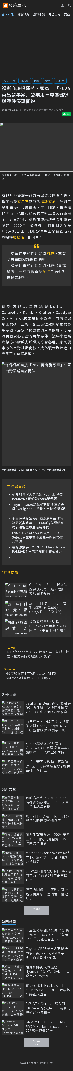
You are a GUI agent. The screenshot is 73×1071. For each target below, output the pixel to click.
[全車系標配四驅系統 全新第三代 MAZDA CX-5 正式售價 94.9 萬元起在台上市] (13, 935)
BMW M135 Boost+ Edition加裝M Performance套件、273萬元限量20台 (47, 1026)
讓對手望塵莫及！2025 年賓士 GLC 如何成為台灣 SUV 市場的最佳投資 (48, 839)
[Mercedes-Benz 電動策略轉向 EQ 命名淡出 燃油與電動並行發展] (13, 858)
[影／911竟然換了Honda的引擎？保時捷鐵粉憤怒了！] (13, 821)
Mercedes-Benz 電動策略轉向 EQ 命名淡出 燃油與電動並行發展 (48, 857)
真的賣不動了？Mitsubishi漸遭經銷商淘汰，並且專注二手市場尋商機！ (47, 802)
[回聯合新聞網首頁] (5, 5)
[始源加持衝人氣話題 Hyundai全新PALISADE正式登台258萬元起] (13, 972)
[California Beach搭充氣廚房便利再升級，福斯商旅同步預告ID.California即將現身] (16, 590)
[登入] (63, 5)
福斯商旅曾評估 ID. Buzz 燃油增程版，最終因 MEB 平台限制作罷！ (48, 625)
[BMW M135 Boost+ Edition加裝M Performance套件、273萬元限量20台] (13, 1027)
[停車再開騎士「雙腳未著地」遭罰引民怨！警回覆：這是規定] (13, 894)
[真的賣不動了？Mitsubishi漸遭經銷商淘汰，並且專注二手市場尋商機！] (13, 803)
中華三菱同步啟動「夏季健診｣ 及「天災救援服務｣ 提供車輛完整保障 (48, 766)
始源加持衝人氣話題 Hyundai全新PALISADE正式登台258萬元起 (37, 496)
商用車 (60, 81)
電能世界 (55, 14)
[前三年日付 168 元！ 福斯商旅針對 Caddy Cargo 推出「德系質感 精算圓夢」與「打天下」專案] (16, 608)
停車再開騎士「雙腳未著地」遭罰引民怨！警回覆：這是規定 (48, 894)
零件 (48, 81)
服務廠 (24, 81)
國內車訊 (8, 14)
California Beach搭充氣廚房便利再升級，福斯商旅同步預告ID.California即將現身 (48, 589)
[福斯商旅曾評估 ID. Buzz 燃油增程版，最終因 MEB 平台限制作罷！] (16, 626)
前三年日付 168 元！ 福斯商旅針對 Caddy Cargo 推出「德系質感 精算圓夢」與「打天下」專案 (48, 607)
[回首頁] (17, 5)
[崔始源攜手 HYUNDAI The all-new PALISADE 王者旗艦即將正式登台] (13, 990)
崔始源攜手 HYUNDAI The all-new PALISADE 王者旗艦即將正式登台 (38, 549)
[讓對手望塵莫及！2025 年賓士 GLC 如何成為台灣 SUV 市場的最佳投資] (13, 839)
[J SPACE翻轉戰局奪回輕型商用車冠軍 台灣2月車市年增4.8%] (13, 876)
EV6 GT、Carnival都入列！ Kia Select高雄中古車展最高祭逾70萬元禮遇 (37, 537)
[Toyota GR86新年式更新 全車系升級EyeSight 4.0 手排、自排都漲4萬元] (13, 953)
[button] (68, 5)
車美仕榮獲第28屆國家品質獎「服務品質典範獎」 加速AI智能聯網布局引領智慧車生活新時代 (38, 523)
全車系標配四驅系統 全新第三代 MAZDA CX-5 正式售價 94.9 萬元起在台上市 (47, 934)
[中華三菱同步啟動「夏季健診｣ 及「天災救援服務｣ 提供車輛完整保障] (13, 767)
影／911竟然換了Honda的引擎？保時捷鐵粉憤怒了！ (48, 818)
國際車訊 (39, 14)
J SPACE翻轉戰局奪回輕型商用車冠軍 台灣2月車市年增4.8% (48, 875)
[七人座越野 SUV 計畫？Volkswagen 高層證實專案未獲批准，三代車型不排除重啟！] (13, 748)
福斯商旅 (9, 81)
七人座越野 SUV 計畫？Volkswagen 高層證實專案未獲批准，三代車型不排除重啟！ (48, 747)
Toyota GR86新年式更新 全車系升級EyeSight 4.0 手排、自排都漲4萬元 (38, 509)
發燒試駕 (23, 14)
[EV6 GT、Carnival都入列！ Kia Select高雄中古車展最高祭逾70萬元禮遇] (13, 1008)
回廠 (37, 81)
